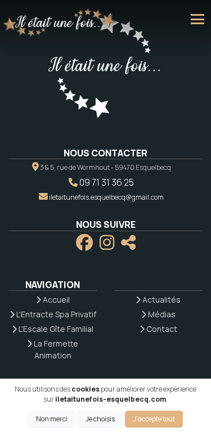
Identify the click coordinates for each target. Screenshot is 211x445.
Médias (161, 314)
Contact (161, 328)
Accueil (55, 299)
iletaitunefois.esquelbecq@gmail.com (106, 197)
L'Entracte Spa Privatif (55, 314)
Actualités (161, 299)
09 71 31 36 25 (106, 182)
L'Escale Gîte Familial (55, 328)
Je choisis (100, 419)
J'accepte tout (154, 419)
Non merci (52, 419)
